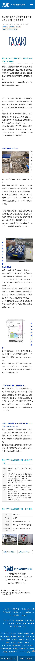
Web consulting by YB (24, 652)
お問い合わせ (9, 658)
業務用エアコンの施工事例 (10, 29)
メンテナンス (9, 620)
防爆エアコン (18, 612)
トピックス (26, 609)
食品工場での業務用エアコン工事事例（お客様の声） (11, 552)
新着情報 (15, 609)
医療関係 (5, 27)
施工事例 (12, 27)
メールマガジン (20, 626)
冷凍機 (16, 615)
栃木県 (18, 27)
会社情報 (10, 623)
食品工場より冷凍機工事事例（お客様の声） (25, 552)
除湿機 (24, 615)
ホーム (6, 609)
